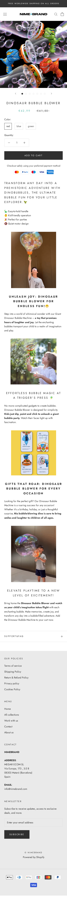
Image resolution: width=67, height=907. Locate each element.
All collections (11, 714)
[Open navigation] (5, 14)
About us (9, 732)
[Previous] (15, 93)
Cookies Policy (12, 689)
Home (7, 709)
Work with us (11, 720)
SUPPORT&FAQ (13, 636)
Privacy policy (11, 683)
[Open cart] (62, 14)
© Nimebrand (33, 852)
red (8, 126)
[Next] (51, 93)
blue (19, 126)
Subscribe (16, 834)
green (31, 126)
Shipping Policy (12, 671)
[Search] (56, 14)
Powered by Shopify (33, 857)
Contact (8, 726)
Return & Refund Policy (16, 677)
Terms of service (13, 666)
